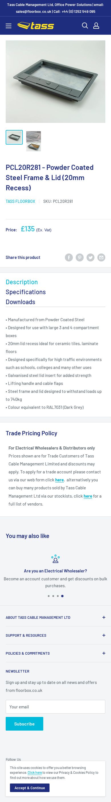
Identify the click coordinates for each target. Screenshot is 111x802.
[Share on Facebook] (69, 257)
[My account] (96, 25)
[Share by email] (101, 257)
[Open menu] (8, 26)
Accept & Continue (30, 787)
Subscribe (24, 723)
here (59, 479)
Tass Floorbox (20, 201)
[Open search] (85, 25)
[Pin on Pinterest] (80, 257)
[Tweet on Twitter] (90, 257)
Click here (35, 772)
